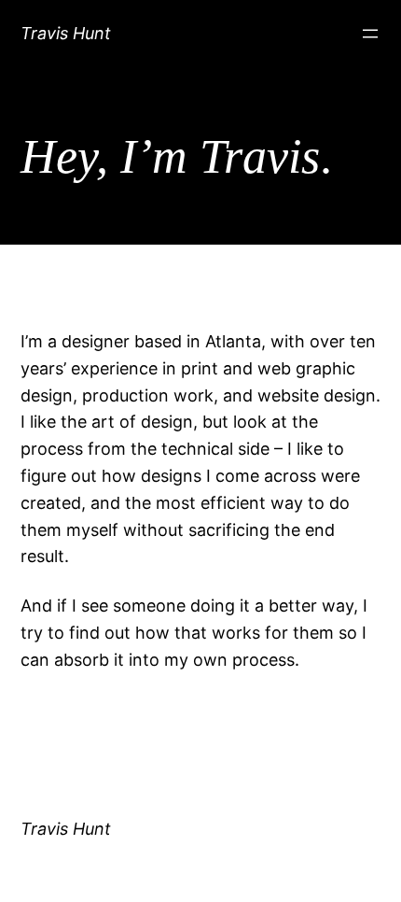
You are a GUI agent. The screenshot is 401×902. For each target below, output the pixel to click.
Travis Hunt (66, 33)
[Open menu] (370, 33)
